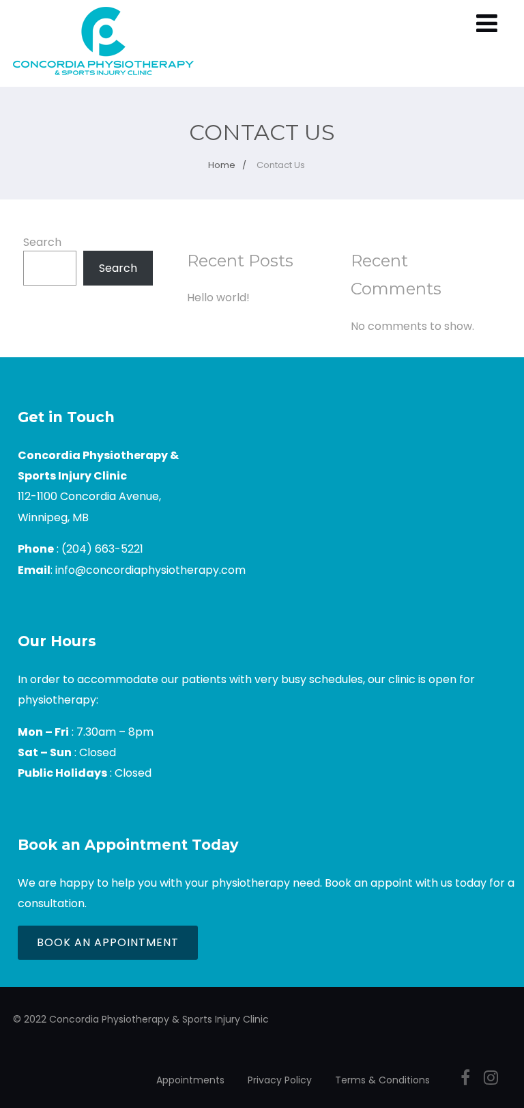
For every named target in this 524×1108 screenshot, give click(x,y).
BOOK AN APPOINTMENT (108, 942)
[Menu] (486, 23)
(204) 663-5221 (102, 549)
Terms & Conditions (382, 1080)
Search (42, 242)
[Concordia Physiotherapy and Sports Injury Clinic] (103, 78)
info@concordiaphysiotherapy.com (150, 570)
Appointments (190, 1080)
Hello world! (218, 297)
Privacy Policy (280, 1080)
